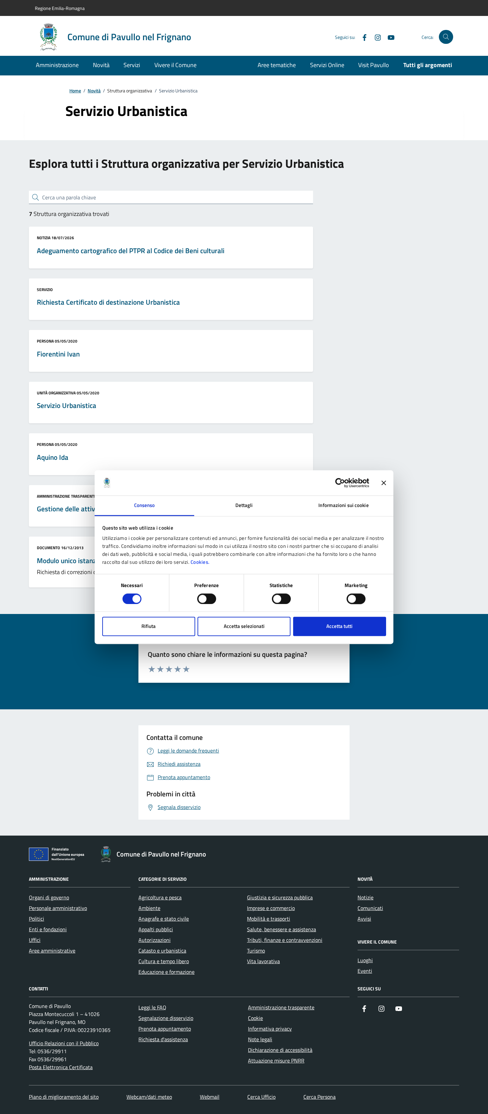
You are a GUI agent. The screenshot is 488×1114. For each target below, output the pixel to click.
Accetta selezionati (244, 626)
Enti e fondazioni (48, 929)
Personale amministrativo (58, 908)
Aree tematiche (277, 64)
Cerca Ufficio (261, 1097)
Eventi (365, 971)
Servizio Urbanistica (66, 405)
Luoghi (365, 960)
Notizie (365, 897)
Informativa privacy (270, 1029)
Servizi (131, 64)
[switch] (206, 598)
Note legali (260, 1039)
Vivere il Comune (175, 64)
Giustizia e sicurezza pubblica (280, 897)
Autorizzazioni (154, 940)
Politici (36, 919)
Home (75, 90)
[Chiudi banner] (383, 482)
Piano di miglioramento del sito (64, 1097)
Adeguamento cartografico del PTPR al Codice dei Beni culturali (130, 251)
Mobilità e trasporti (268, 919)
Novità (101, 64)
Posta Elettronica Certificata (61, 1067)
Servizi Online (327, 64)
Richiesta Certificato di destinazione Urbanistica (108, 302)
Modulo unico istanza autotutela (85, 561)
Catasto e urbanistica (162, 951)
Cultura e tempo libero (163, 961)
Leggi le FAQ (152, 1007)
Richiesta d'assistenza (163, 1039)
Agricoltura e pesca (160, 897)
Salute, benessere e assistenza (281, 929)
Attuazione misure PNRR (276, 1060)
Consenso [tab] (144, 505)
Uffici (35, 940)
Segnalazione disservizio (165, 1018)
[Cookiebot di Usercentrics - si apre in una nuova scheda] (340, 483)
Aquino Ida (52, 457)
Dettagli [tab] (244, 505)
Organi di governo (49, 897)
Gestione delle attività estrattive (85, 509)
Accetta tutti (339, 626)
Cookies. (200, 562)
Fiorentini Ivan (58, 354)
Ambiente (149, 908)
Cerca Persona (319, 1097)
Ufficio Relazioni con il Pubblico (64, 1043)
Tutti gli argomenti (427, 64)
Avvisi (364, 919)
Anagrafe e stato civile (163, 919)
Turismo (256, 951)
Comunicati (370, 908)
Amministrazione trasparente (281, 1007)
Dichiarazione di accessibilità (280, 1050)
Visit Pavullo (373, 64)
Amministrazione (57, 64)
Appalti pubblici (155, 929)
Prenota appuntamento (164, 1029)
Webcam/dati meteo (149, 1097)
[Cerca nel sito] (446, 37)
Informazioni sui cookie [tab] (343, 505)
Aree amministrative (52, 951)
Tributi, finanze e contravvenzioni (284, 940)
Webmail (209, 1097)
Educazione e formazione (166, 972)
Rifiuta (148, 626)
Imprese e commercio (271, 908)
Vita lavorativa (263, 961)
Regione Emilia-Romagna (60, 8)
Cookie (255, 1018)
